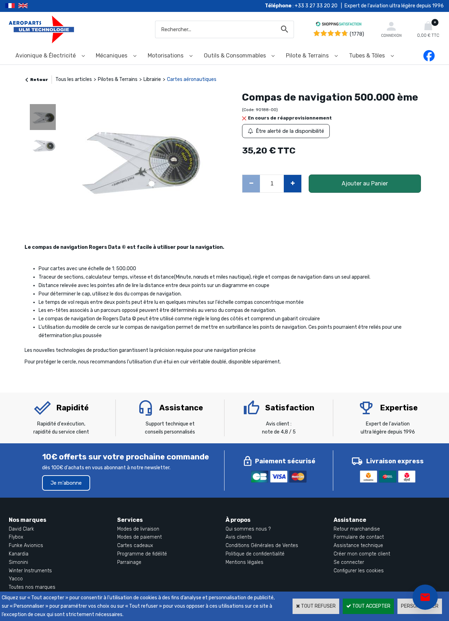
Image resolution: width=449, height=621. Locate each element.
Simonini (18, 562)
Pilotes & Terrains (118, 79)
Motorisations (165, 55)
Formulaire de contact (359, 537)
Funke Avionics (26, 545)
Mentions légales (244, 562)
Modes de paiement (139, 537)
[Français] (11, 6)
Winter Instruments (30, 571)
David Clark (21, 529)
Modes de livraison (138, 529)
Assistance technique (358, 545)
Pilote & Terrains (307, 55)
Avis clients (239, 537)
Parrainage (129, 562)
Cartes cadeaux (135, 545)
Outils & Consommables (235, 55)
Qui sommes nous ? (248, 529)
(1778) (357, 34)
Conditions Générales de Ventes (262, 545)
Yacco (16, 579)
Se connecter (349, 562)
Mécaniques (111, 55)
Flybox (16, 537)
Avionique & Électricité (45, 55)
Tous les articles (73, 79)
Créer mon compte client (362, 554)
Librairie (152, 79)
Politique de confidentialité (255, 554)
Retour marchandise (357, 529)
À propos (238, 520)
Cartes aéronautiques (191, 79)
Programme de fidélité (142, 554)
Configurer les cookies (359, 571)
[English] (31, 6)
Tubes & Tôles (367, 55)
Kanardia (18, 554)
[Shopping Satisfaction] (338, 25)
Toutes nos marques (32, 587)
